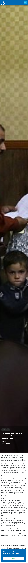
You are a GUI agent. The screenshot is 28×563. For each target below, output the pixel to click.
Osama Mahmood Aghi (6, 443)
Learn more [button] (5, 555)
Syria (8, 429)
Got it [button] (13, 558)
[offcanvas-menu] (25, 2)
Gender (3, 429)
